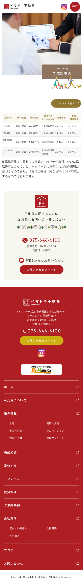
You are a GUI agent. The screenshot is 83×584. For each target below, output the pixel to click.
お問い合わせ (14, 563)
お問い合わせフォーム (41, 270)
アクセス (14, 535)
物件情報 (10, 413)
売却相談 (10, 452)
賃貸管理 (10, 492)
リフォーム (12, 478)
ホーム (9, 387)
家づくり (10, 465)
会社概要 (52, 528)
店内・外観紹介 (18, 528)
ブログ (9, 550)
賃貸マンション (55, 438)
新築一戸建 (53, 423)
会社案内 (10, 518)
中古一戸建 (15, 430)
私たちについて (15, 400)
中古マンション (55, 430)
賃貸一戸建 (15, 438)
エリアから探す (66, 103)
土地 (12, 423)
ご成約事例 (12, 505)
